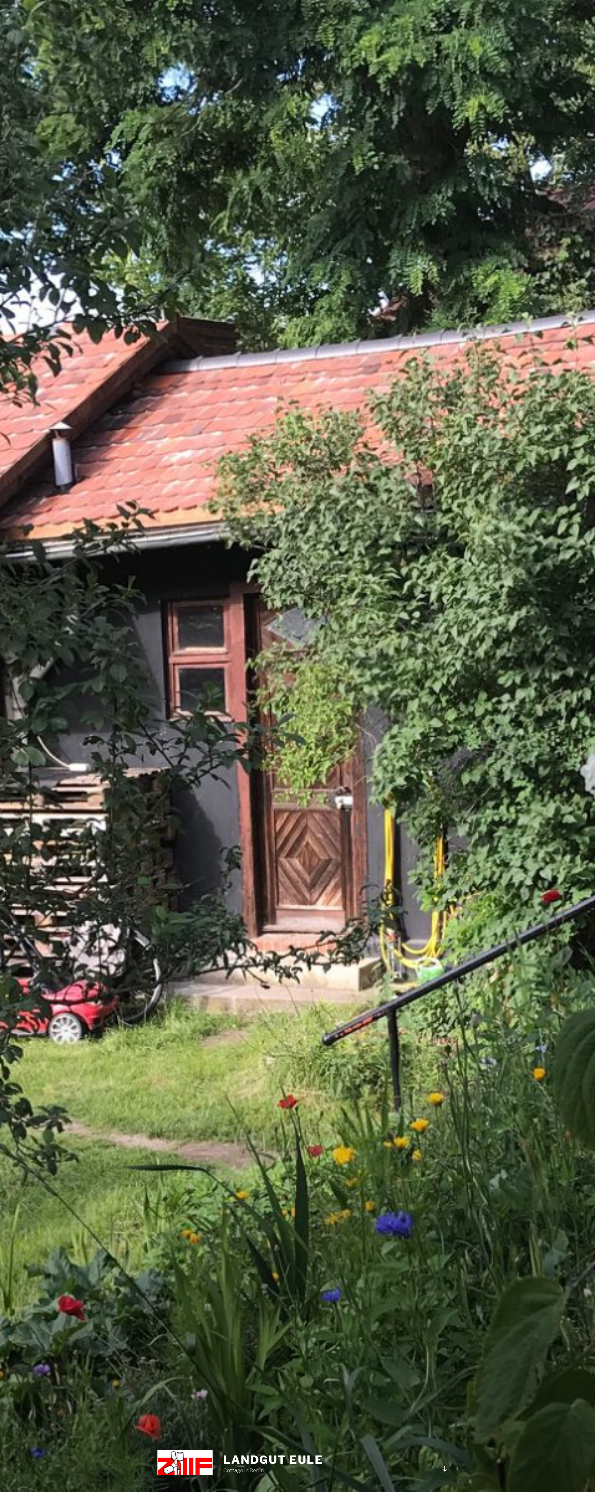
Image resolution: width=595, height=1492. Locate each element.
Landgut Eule (273, 1460)
